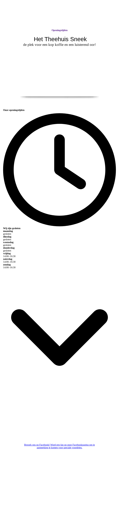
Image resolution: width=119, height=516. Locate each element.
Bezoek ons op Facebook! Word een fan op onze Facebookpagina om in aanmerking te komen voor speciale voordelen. (59, 446)
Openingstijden (60, 30)
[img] (59, 14)
